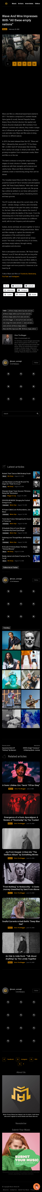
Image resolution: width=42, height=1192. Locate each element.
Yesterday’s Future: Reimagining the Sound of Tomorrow (16, 520)
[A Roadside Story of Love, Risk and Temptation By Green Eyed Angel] (36, 530)
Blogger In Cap (11, 496)
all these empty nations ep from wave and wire (17, 313)
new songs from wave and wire (12, 323)
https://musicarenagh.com (22, 338)
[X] (19, 64)
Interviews (5, 505)
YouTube (5, 276)
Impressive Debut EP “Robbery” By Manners (9, 749)
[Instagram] (17, 1059)
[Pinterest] (24, 64)
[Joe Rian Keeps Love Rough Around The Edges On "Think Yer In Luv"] (30, 640)
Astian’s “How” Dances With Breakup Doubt (16, 473)
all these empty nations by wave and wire (20, 310)
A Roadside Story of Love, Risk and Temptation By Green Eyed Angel (13, 529)
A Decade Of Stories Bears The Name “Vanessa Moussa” (14, 548)
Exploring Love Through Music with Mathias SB (16, 539)
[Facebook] (14, 64)
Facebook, (24, 274)
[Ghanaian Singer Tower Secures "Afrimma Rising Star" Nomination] (11, 660)
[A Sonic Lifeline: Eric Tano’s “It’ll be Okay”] (21, 771)
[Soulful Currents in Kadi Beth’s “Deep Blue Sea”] (21, 908)
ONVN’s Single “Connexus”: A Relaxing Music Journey (31, 749)
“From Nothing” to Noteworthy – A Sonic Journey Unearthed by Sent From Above (21, 888)
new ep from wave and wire (24, 320)
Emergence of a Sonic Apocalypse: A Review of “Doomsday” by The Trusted (21, 819)
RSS (36, 1059)
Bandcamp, (32, 274)
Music (5, 29)
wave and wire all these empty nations (14, 326)
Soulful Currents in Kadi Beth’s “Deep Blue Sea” (21, 923)
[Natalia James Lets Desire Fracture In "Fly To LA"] (30, 719)
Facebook (10, 1059)
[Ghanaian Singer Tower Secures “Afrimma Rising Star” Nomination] (36, 493)
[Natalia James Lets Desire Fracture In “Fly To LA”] (36, 558)
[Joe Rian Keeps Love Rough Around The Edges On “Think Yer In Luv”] (36, 484)
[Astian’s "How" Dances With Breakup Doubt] (11, 640)
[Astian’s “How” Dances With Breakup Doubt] (36, 474)
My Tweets (6, 572)
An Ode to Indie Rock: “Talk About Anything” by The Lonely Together (21, 957)
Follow (36, 363)
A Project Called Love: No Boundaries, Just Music (16, 511)
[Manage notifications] (37, 1188)
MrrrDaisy (10, 476)
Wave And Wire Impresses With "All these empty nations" (20, 329)
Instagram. (15, 276)
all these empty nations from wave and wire (16, 316)
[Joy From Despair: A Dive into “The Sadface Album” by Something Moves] (21, 838)
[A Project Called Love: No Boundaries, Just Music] (36, 512)
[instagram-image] (8, 374)
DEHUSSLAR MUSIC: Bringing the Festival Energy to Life (16, 501)
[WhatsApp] (29, 64)
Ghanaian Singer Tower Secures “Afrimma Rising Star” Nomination (16, 492)
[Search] (37, 413)
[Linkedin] (34, 64)
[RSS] (31, 1059)
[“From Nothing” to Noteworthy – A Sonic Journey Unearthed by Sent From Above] (21, 873)
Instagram (24, 1059)
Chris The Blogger (20, 335)
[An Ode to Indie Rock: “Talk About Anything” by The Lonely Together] (21, 942)
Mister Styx (13, 505)
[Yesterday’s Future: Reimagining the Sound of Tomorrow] (36, 521)
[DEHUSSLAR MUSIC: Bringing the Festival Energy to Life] (36, 502)
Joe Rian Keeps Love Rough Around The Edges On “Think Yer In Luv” (15, 483)
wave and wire (28, 323)
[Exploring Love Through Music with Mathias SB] (36, 540)
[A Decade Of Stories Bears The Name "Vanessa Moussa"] (11, 719)
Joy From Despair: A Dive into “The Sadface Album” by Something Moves (21, 853)
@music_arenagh (16, 361)
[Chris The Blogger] (7, 343)
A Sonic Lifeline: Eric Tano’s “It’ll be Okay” (21, 785)
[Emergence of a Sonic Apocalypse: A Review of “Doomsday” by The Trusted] (21, 804)
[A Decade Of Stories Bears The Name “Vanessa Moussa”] (36, 549)
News (4, 496)
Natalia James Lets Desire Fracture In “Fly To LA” (16, 557)
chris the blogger (8, 320)
